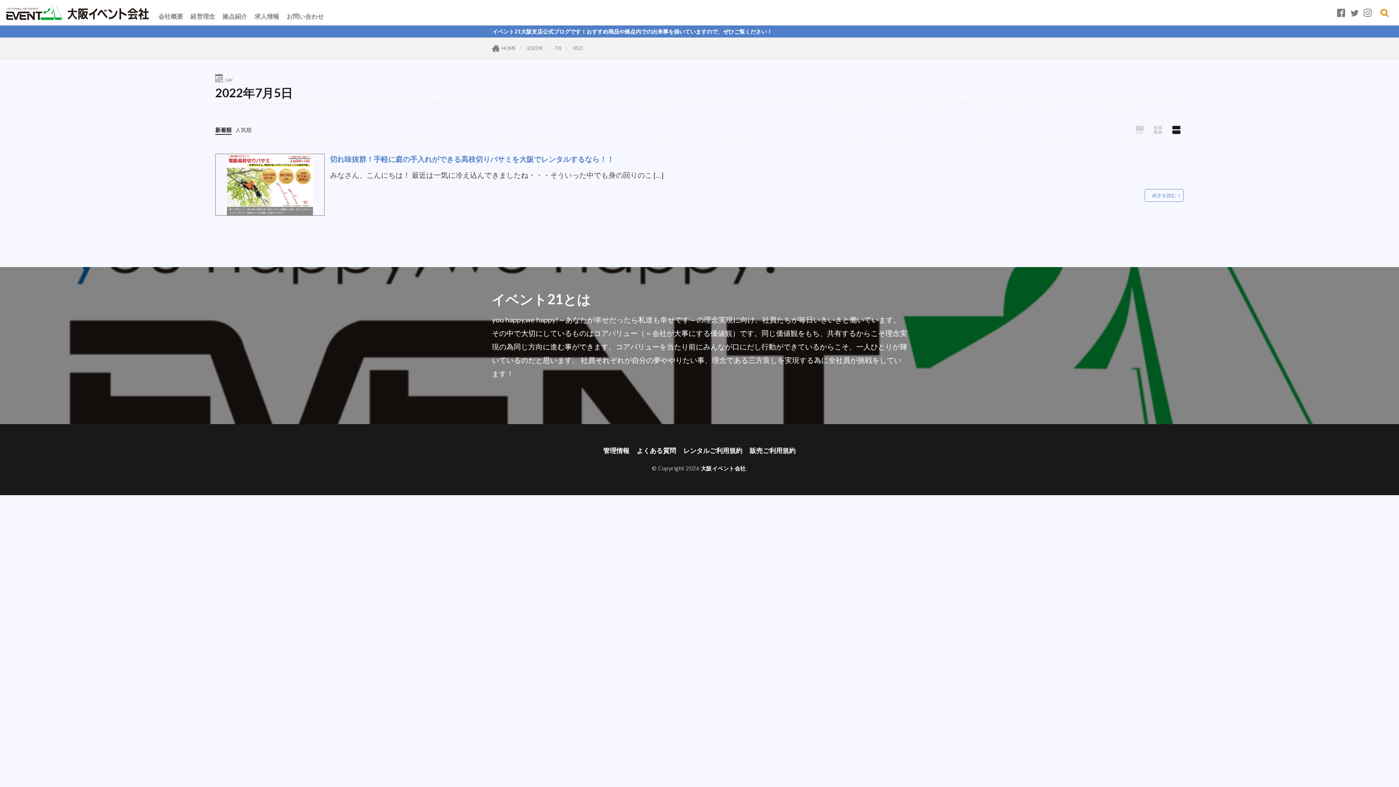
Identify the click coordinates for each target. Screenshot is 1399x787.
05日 (578, 48)
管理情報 (616, 450)
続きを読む (1164, 195)
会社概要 (170, 16)
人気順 (243, 129)
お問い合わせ (305, 16)
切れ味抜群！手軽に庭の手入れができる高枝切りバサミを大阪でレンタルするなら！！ (472, 158)
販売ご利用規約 (773, 450)
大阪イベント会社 (723, 468)
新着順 (223, 129)
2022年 (535, 48)
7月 (558, 48)
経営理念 (203, 16)
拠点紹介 (235, 16)
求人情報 (267, 16)
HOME (509, 48)
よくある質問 (656, 450)
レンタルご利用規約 (712, 450)
